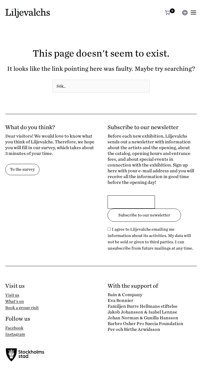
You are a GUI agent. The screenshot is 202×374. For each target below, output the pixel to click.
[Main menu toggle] (193, 12)
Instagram (15, 334)
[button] (177, 13)
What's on (14, 301)
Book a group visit (22, 307)
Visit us (12, 295)
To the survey (22, 169)
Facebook (14, 328)
